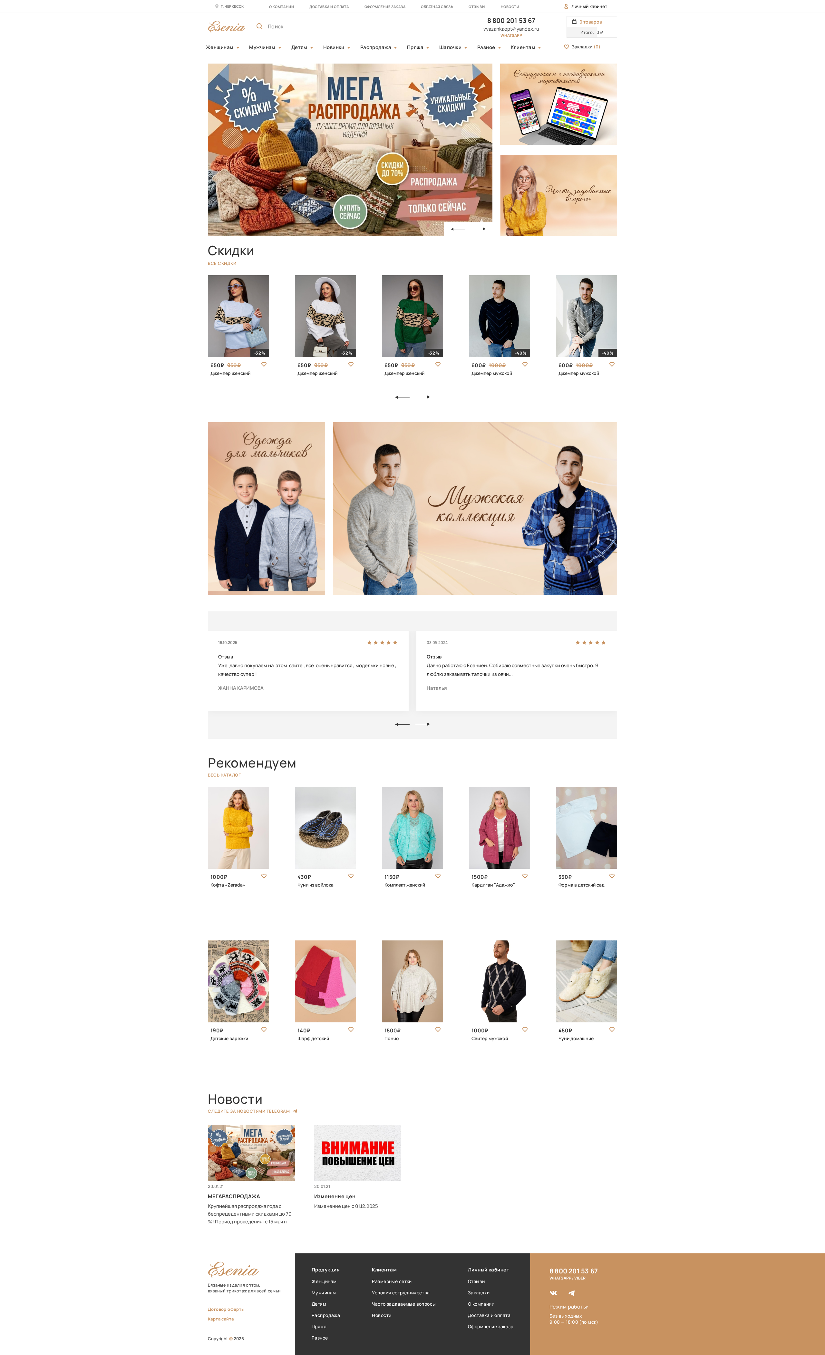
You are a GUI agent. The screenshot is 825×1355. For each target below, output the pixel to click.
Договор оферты (226, 1309)
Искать (439, 26)
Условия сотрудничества (401, 1293)
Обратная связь (437, 6)
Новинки (334, 47)
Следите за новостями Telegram (249, 1111)
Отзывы (477, 6)
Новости (510, 6)
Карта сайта (221, 1319)
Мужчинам (262, 47)
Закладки (586, 47)
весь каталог (224, 775)
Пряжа (415, 47)
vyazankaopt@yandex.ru (511, 28)
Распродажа (376, 47)
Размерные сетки (392, 1281)
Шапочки (450, 47)
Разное (486, 47)
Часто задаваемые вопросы (404, 1304)
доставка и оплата (329, 6)
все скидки (222, 263)
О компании (281, 6)
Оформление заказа (384, 6)
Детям (299, 47)
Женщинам (220, 47)
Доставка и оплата (489, 1315)
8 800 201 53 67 (511, 20)
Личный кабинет (589, 6)
